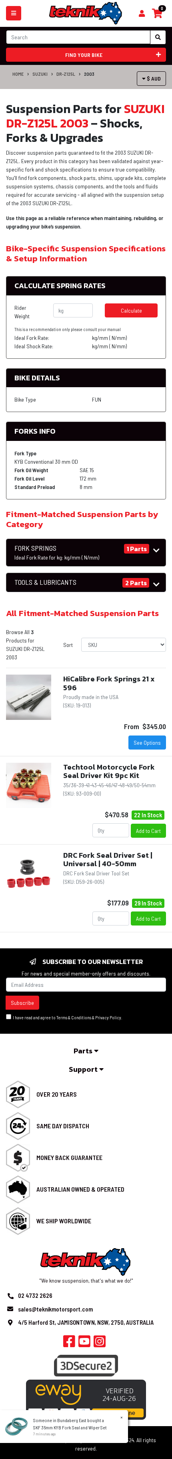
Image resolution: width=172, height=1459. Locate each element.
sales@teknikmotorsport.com (55, 1309)
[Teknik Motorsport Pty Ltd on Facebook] (69, 1344)
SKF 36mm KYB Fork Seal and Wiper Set (70, 1427)
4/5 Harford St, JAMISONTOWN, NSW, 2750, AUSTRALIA (86, 1322)
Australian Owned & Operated (80, 1189)
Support (84, 1069)
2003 (89, 74)
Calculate (131, 310)
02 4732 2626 (35, 1295)
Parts (84, 1050)
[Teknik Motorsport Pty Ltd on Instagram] (100, 1344)
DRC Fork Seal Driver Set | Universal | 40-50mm (107, 859)
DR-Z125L (65, 74)
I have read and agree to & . (66, 1017)
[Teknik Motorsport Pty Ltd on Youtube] (84, 1344)
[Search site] (158, 37)
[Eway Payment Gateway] (86, 1398)
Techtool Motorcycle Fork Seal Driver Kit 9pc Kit (109, 771)
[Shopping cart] (141, 13)
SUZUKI (40, 74)
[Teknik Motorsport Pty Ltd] (86, 12)
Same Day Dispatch (62, 1126)
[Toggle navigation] (13, 13)
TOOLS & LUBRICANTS (45, 582)
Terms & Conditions (73, 1017)
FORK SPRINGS (56, 552)
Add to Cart (148, 830)
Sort (68, 644)
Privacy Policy (108, 1017)
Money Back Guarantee (69, 1157)
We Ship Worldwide (63, 1221)
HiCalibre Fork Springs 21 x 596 (109, 683)
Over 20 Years (56, 1094)
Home (18, 74)
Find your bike (83, 54)
